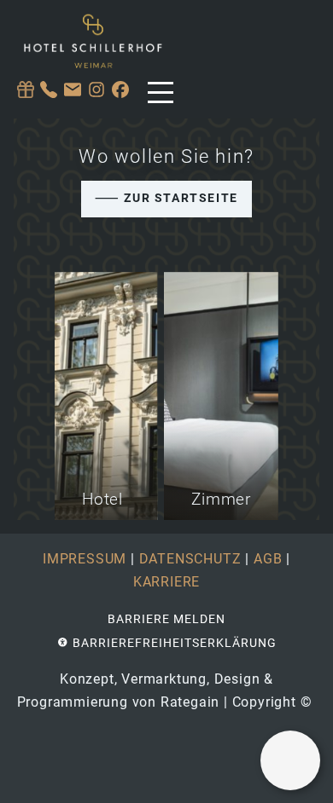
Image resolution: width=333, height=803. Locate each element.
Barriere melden (166, 619)
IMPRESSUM (84, 559)
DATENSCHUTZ (190, 559)
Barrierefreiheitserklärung (173, 643)
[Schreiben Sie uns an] (72, 92)
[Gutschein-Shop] (25, 92)
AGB (268, 559)
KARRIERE (166, 582)
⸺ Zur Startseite (166, 198)
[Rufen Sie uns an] (48, 92)
